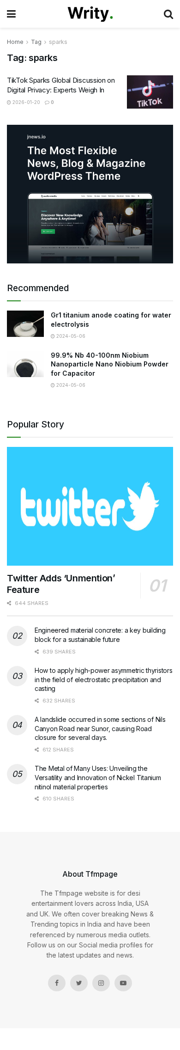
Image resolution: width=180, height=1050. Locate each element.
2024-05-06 (70, 336)
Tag (36, 41)
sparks (58, 41)
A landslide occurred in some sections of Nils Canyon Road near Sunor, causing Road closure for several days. (100, 728)
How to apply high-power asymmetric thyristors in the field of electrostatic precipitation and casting (103, 679)
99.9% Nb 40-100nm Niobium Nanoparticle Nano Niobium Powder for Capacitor (109, 364)
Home (15, 41)
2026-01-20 (25, 102)
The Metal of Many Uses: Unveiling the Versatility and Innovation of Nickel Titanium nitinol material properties (98, 777)
